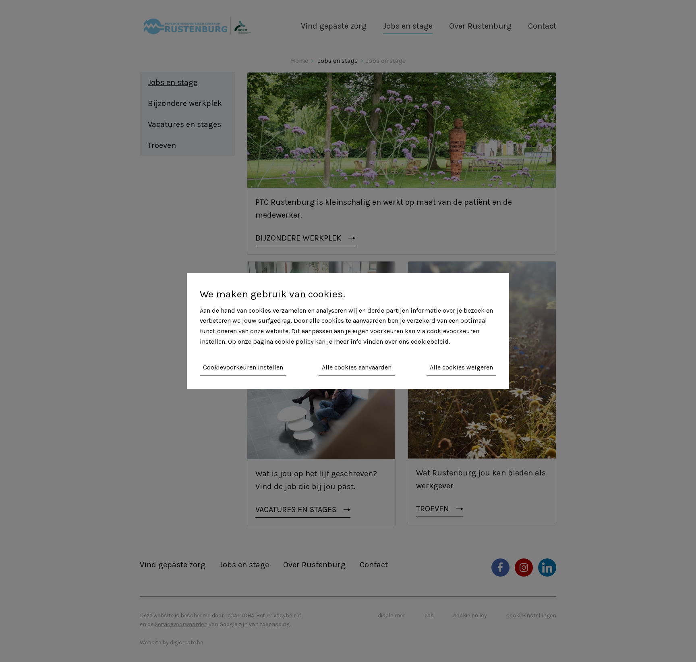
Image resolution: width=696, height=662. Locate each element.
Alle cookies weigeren (461, 367)
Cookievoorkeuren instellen (243, 367)
